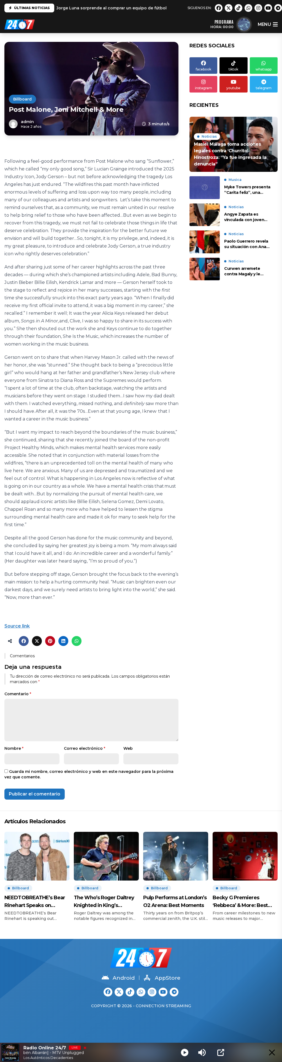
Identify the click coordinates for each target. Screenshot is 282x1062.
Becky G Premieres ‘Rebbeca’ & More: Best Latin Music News (240, 902)
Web (128, 748)
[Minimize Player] (271, 1052)
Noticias (209, 136)
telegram (264, 88)
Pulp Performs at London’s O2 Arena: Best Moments (175, 901)
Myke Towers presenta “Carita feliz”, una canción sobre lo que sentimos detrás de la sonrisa (247, 189)
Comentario (17, 693)
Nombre (13, 748)
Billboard (22, 99)
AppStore (167, 978)
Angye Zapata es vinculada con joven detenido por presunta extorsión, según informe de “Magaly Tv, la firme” (247, 217)
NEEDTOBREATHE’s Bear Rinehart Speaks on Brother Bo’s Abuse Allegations (34, 902)
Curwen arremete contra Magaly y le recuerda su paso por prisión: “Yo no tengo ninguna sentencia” (245, 271)
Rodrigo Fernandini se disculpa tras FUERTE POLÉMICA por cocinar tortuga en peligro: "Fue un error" (159, 9)
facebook (203, 69)
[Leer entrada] (233, 144)
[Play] (184, 1052)
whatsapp (264, 69)
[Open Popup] (220, 1052)
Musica (235, 180)
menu (264, 24)
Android (124, 978)
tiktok (233, 69)
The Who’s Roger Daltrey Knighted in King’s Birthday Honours (104, 902)
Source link (17, 626)
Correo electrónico (84, 748)
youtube (233, 88)
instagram (203, 88)
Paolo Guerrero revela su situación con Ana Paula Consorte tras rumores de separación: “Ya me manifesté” (248, 244)
